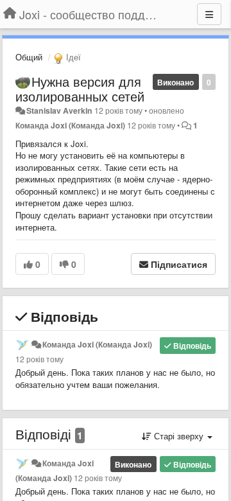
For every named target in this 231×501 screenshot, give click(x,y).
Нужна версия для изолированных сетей (79, 88)
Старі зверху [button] (178, 436)
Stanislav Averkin (59, 110)
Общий (28, 57)
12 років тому (39, 359)
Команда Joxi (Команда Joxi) (70, 125)
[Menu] (209, 14)
